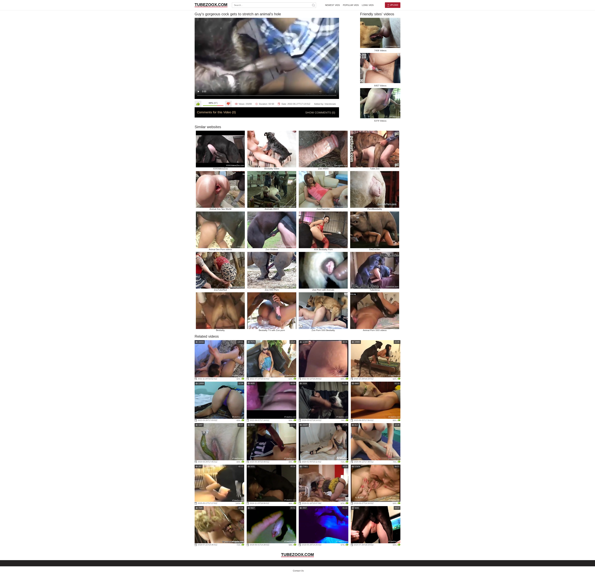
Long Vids (368, 5)
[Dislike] (228, 103)
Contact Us (298, 570)
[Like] (198, 103)
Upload (393, 5)
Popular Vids (351, 5)
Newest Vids (332, 5)
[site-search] (313, 5)
